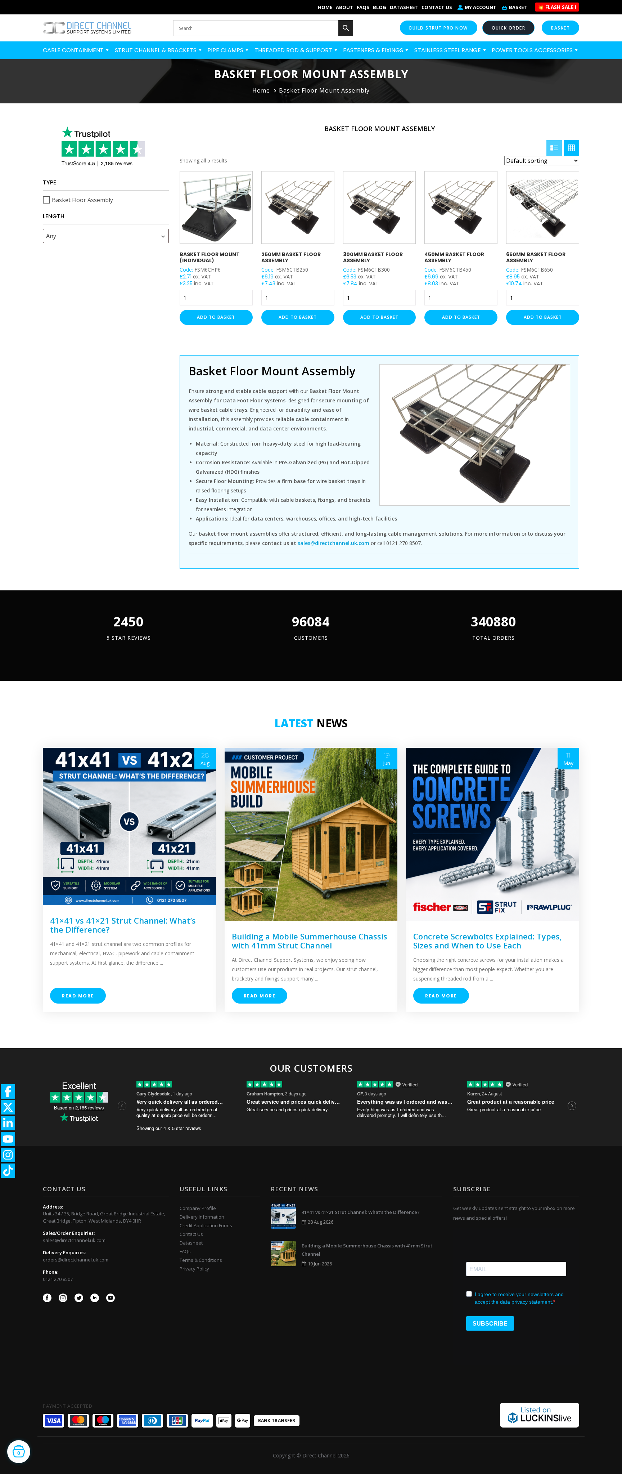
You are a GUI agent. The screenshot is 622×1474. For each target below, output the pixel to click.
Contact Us (437, 7)
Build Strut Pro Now (438, 28)
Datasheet (404, 7)
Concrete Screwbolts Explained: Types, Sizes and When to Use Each (487, 941)
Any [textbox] (51, 236)
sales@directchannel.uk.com (74, 1240)
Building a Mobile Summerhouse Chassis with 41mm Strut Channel (309, 941)
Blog (379, 7)
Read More (78, 996)
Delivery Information (202, 1217)
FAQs (363, 7)
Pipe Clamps (226, 50)
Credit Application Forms (206, 1225)
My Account (480, 7)
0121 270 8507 (58, 1279)
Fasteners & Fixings (374, 50)
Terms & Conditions (201, 1260)
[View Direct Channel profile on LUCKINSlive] (539, 1414)
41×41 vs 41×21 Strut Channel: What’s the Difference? (123, 925)
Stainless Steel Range (448, 50)
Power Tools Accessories (533, 50)
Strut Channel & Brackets (156, 50)
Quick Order (509, 28)
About (344, 7)
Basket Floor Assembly (82, 200)
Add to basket (216, 317)
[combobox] (106, 236)
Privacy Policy (194, 1268)
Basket (518, 7)
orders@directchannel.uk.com (75, 1259)
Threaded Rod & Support (294, 50)
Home (325, 7)
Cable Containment (74, 50)
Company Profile (198, 1208)
